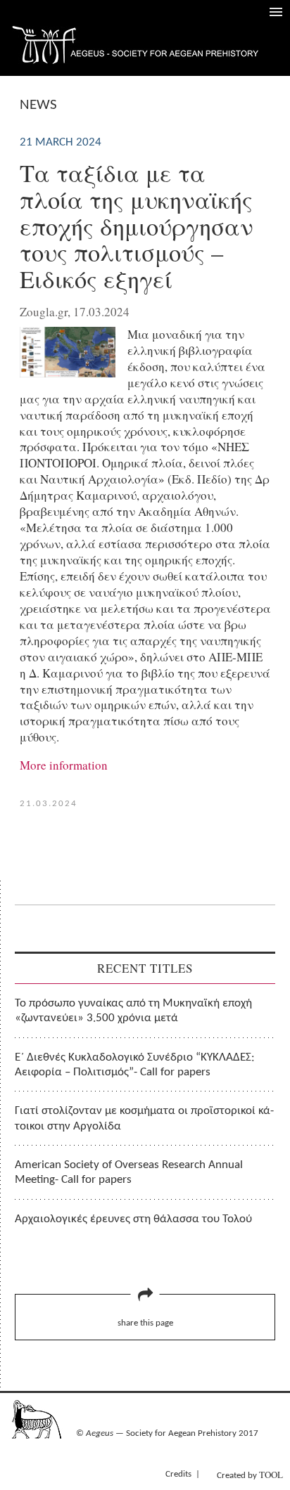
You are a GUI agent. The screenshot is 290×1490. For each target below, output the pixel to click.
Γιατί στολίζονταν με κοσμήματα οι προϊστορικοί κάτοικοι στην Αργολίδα (144, 1118)
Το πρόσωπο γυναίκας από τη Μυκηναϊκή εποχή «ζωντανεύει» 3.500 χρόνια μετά (133, 1010)
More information (64, 765)
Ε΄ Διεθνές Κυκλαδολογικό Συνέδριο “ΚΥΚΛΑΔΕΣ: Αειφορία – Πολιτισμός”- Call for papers (135, 1064)
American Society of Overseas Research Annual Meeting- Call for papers (129, 1172)
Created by (250, 1474)
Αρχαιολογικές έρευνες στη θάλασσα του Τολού (133, 1219)
